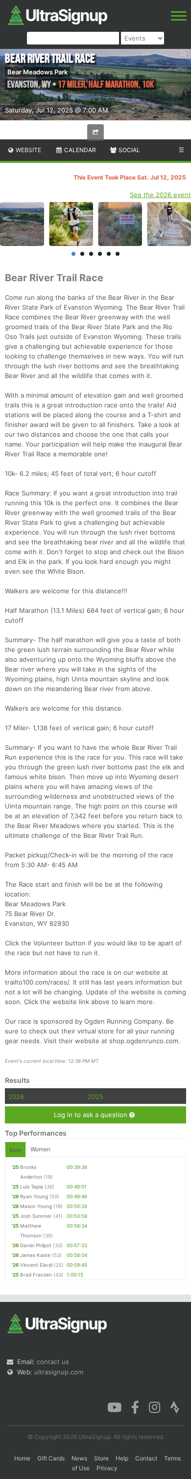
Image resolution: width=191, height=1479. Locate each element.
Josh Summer (36, 1216)
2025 (95, 1096)
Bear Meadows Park (37, 72)
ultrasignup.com (58, 1372)
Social (128, 150)
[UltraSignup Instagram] (154, 1407)
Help (122, 1458)
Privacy (107, 1468)
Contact (146, 1458)
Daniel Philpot (35, 1245)
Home (22, 1458)
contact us (53, 1362)
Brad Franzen (36, 1274)
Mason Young (36, 1206)
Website (27, 150)
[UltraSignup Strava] (175, 1407)
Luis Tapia (31, 1186)
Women (40, 1149)
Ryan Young (34, 1196)
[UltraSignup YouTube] (114, 1407)
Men (15, 1150)
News (79, 1458)
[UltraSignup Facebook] (135, 1407)
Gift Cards (51, 1458)
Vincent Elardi (36, 1265)
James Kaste (35, 1255)
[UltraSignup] (57, 14)
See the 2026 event (160, 195)
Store (101, 1458)
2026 (16, 1096)
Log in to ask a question (91, 1115)
